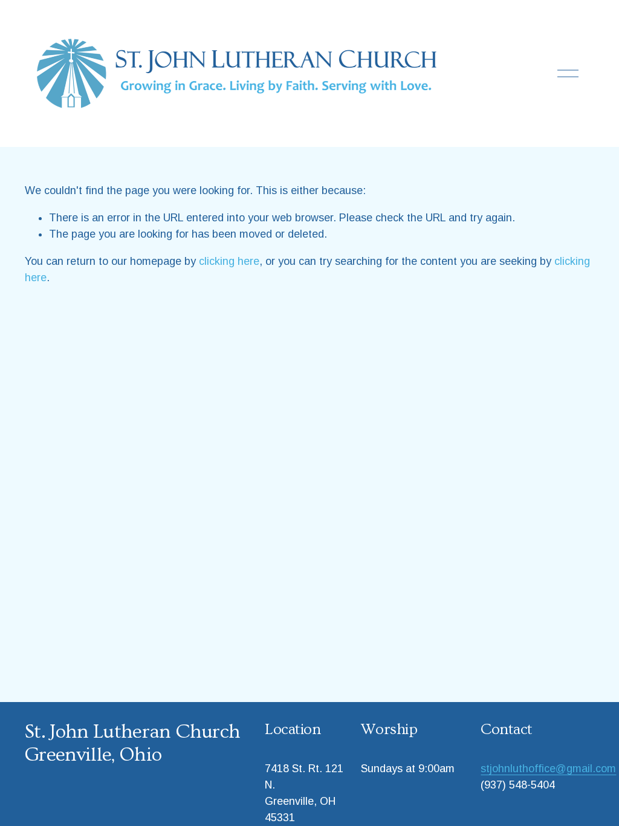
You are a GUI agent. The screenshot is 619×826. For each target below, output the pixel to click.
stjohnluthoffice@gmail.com (548, 769)
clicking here (229, 261)
